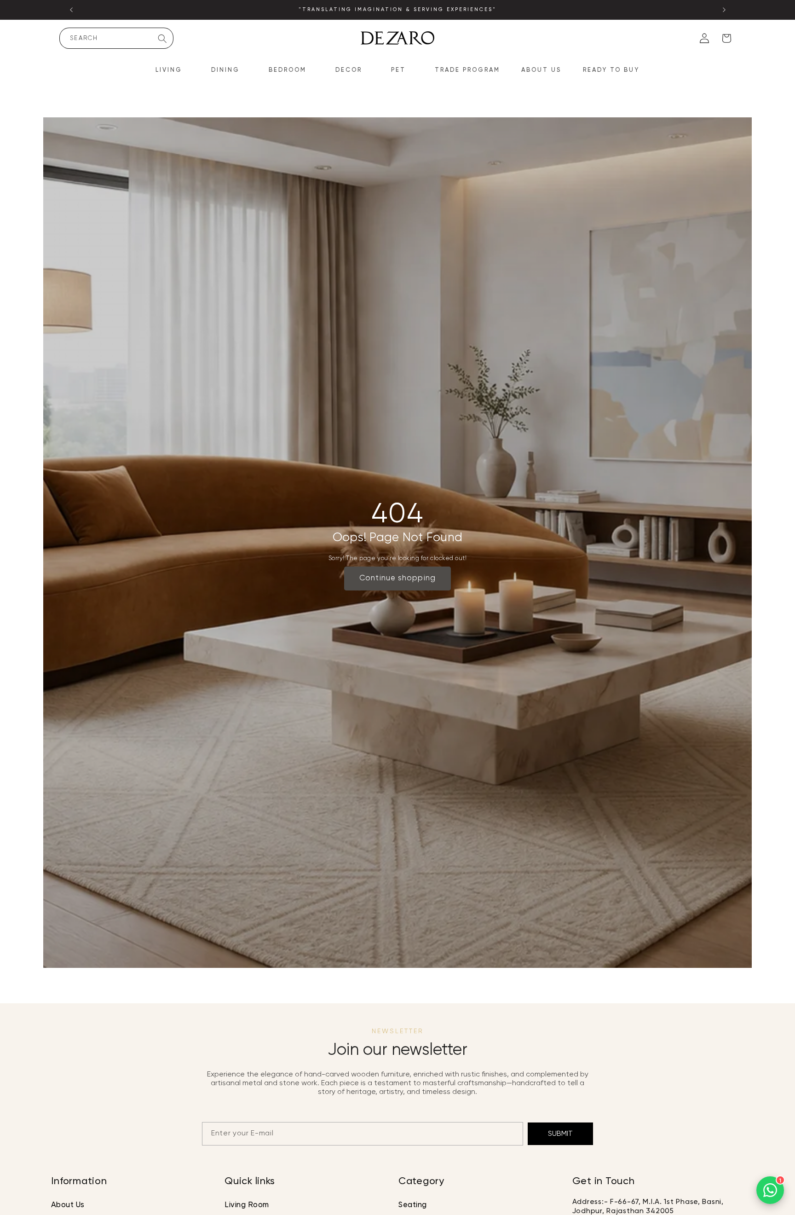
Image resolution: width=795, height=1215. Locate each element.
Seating (412, 1205)
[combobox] (116, 38)
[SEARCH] (162, 39)
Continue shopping (397, 578)
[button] (173, 70)
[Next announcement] (724, 9)
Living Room (247, 1205)
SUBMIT (560, 1133)
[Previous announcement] (71, 9)
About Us (68, 1205)
